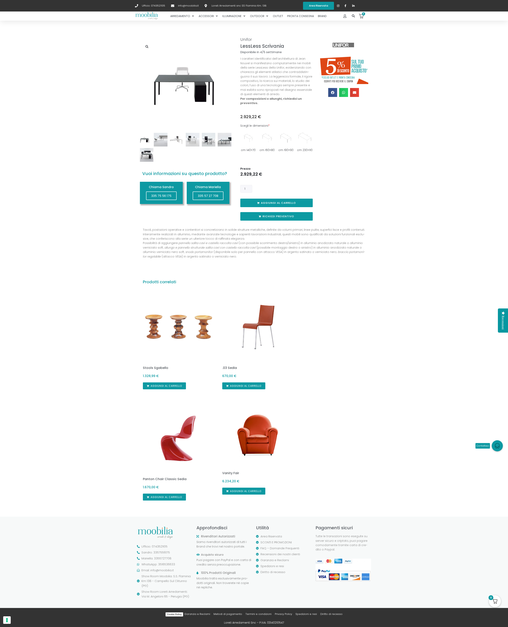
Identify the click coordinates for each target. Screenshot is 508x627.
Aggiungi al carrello (278, 203)
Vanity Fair (230, 473)
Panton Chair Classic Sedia (165, 479)
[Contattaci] (497, 445)
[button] (353, 16)
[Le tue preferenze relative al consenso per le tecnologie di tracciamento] (7, 620)
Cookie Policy (174, 614)
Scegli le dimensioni (255, 126)
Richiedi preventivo (278, 216)
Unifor (246, 39)
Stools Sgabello (155, 368)
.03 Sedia (229, 368)
